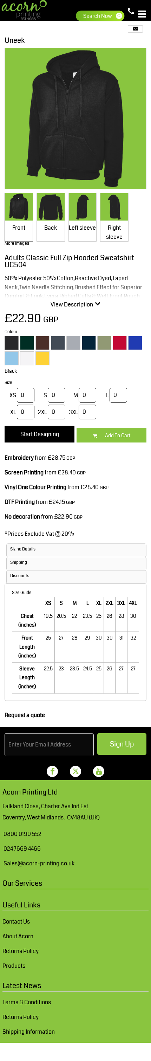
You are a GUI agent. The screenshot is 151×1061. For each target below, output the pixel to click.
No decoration (22, 517)
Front (18, 228)
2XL (42, 412)
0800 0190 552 (22, 834)
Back (50, 228)
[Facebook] (52, 771)
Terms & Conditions (26, 1002)
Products (13, 966)
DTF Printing (20, 502)
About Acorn (17, 936)
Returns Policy (20, 951)
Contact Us (16, 922)
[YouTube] (98, 771)
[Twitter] (75, 771)
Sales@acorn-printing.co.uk (39, 863)
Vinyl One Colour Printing (35, 487)
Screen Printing (24, 472)
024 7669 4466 (22, 849)
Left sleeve (82, 228)
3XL (73, 412)
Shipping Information (28, 1032)
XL (13, 412)
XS (12, 395)
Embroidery (19, 458)
